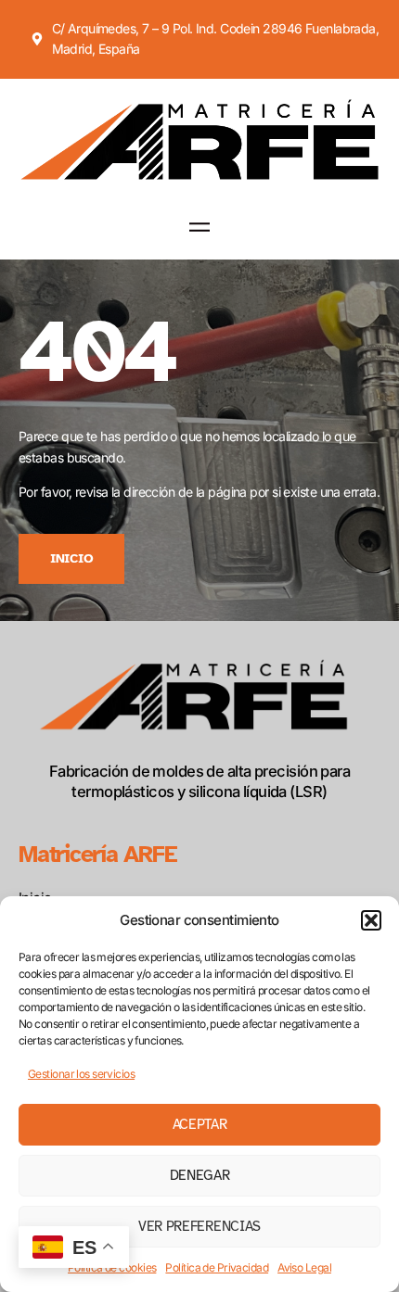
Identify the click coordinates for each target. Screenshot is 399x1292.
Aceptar (200, 1124)
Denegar (200, 1175)
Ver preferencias (199, 1226)
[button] (371, 920)
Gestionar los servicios (81, 1074)
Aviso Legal (304, 1267)
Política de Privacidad (216, 1267)
